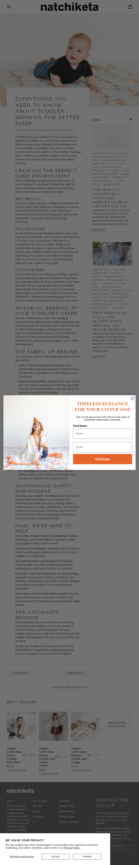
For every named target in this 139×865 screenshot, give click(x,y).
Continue (102, 459)
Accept (56, 856)
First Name (80, 425)
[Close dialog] (132, 398)
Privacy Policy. (72, 848)
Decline (87, 856)
